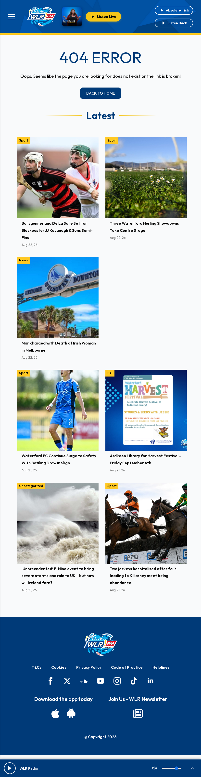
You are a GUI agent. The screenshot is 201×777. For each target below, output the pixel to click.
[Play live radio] (10, 768)
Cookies (58, 667)
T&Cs (36, 667)
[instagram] (117, 681)
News (23, 260)
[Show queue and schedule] (192, 768)
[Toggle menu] (11, 16)
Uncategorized (31, 486)
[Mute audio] (154, 768)
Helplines (161, 667)
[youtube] (100, 681)
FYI (110, 373)
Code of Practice (127, 667)
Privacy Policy (88, 667)
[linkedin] (150, 681)
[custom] (84, 681)
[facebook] (50, 681)
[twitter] (67, 681)
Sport (23, 140)
